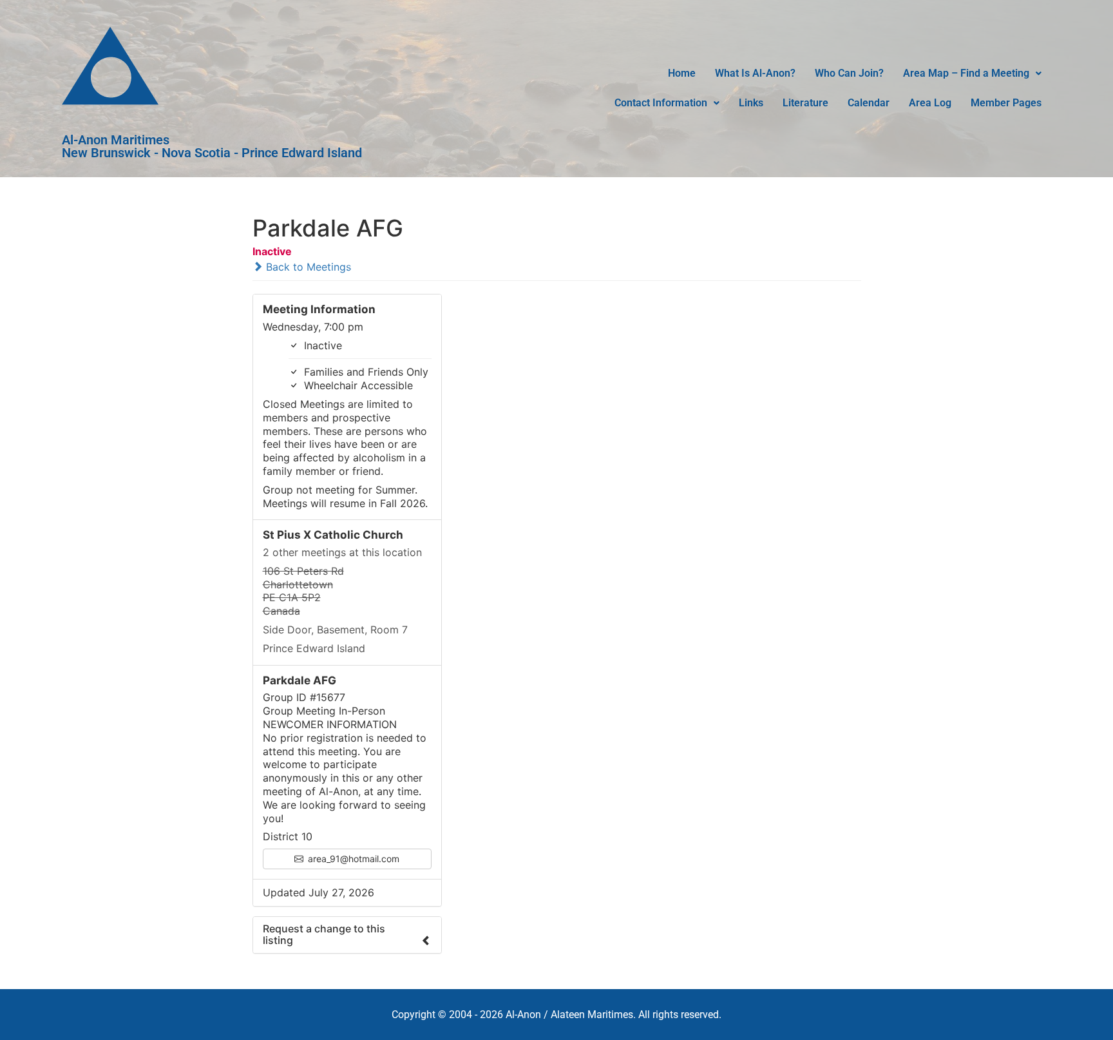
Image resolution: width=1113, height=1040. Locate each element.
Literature (805, 103)
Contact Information (660, 103)
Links (751, 103)
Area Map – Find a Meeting (966, 73)
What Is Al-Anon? (755, 73)
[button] (972, 73)
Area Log (930, 103)
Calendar (868, 103)
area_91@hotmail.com (352, 858)
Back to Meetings (307, 266)
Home (682, 73)
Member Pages (1006, 103)
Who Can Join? (849, 73)
